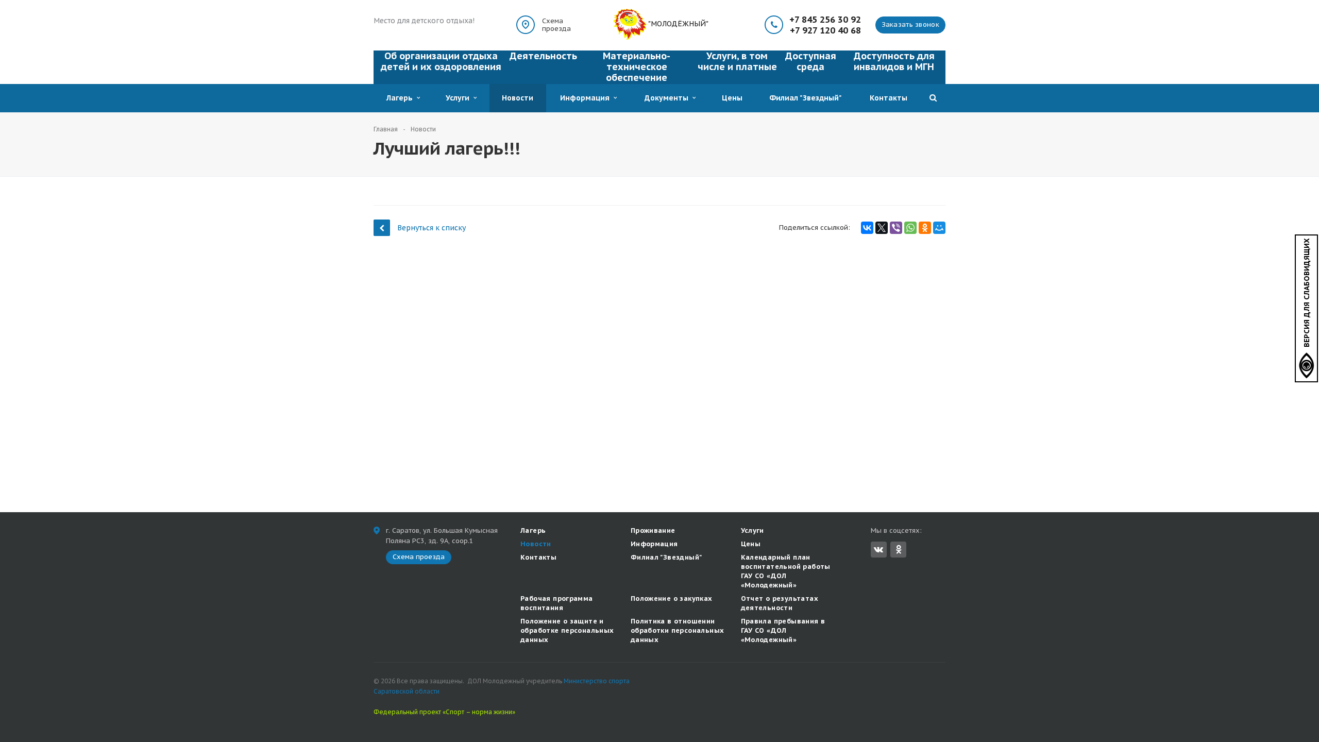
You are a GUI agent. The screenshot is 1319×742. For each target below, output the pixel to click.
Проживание (653, 530)
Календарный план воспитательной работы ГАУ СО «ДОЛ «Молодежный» (786, 571)
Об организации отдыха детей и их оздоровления (441, 61)
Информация (587, 98)
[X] (881, 228)
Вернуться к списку (431, 227)
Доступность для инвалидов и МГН (894, 61)
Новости (517, 98)
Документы (668, 98)
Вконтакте (879, 550)
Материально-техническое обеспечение (636, 66)
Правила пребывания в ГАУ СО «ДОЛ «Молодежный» (783, 630)
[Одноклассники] (925, 228)
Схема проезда (556, 24)
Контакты (888, 98)
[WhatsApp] (910, 228)
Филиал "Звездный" (805, 98)
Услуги (460, 98)
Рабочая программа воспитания (556, 603)
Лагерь (401, 98)
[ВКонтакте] (867, 228)
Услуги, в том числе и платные (737, 61)
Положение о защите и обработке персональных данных (567, 630)
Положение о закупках (672, 598)
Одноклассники (898, 550)
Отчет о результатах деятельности (779, 603)
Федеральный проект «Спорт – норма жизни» (444, 712)
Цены (732, 98)
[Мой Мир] (939, 228)
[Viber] (896, 228)
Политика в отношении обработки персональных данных (677, 630)
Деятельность (543, 56)
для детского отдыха (433, 20)
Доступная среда (810, 61)
